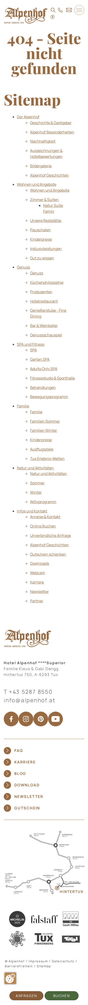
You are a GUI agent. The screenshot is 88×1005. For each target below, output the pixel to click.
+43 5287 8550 (31, 691)
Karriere (24, 762)
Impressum (38, 961)
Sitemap (44, 966)
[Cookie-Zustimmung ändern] (10, 978)
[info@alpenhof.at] (69, 10)
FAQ (18, 750)
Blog (20, 773)
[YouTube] (55, 719)
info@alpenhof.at (30, 700)
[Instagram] (26, 719)
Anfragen (26, 995)
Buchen (61, 995)
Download (26, 785)
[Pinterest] (40, 719)
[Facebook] (11, 719)
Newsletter (28, 796)
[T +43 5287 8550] (60, 10)
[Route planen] (44, 862)
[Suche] (53, 10)
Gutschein (27, 808)
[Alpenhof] (26, 15)
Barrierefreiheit (19, 966)
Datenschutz (63, 961)
